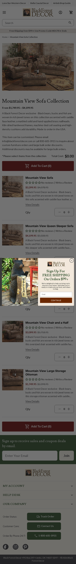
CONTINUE (56, 300)
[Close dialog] (71, 260)
